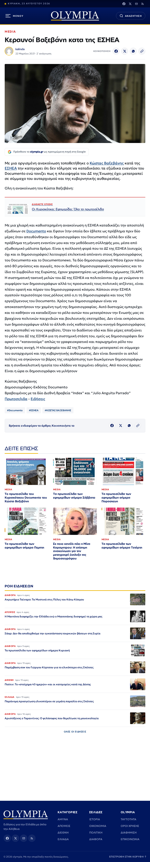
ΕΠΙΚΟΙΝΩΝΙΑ (130, 839)
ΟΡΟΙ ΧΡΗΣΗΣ (130, 826)
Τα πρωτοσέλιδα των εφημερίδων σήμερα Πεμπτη (24, 545)
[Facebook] (124, 3)
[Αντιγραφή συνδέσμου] (141, 51)
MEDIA (10, 31)
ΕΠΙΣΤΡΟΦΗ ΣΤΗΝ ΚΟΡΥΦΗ (128, 856)
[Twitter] (130, 3)
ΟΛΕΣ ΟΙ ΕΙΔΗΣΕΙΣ (75, 731)
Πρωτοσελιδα (16, 399)
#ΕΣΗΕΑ (33, 410)
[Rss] (142, 3)
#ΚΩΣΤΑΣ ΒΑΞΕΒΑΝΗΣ (58, 410)
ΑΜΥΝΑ (63, 819)
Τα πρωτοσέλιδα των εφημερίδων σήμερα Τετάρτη (122, 545)
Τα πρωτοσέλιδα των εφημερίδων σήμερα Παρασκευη (116, 497)
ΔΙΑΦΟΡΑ (95, 839)
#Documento (15, 410)
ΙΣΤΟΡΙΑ (94, 819)
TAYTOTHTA (128, 819)
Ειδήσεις (38, 399)
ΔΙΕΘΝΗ (63, 832)
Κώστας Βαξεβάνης (107, 163)
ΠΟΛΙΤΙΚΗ (95, 832)
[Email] (136, 3)
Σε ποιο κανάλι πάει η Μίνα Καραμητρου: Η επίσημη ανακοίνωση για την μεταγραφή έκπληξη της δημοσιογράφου (71, 551)
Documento (36, 231)
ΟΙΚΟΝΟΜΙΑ (97, 826)
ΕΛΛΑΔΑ (63, 839)
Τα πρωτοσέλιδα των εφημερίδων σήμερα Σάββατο (74, 495)
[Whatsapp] (133, 51)
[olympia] (75, 15)
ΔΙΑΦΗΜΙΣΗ (129, 832)
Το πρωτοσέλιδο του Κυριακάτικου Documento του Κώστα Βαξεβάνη (26, 497)
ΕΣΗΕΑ (11, 168)
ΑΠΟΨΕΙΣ (64, 826)
